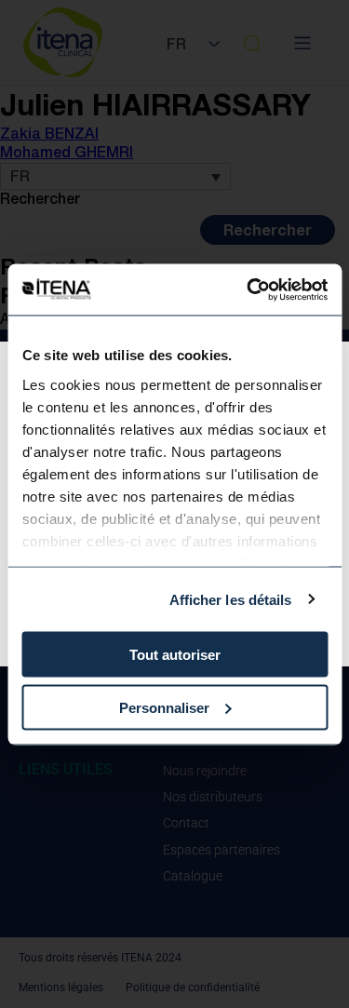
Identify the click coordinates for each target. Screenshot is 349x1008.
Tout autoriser (175, 655)
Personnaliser (164, 707)
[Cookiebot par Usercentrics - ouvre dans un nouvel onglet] (248, 289)
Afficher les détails (230, 599)
